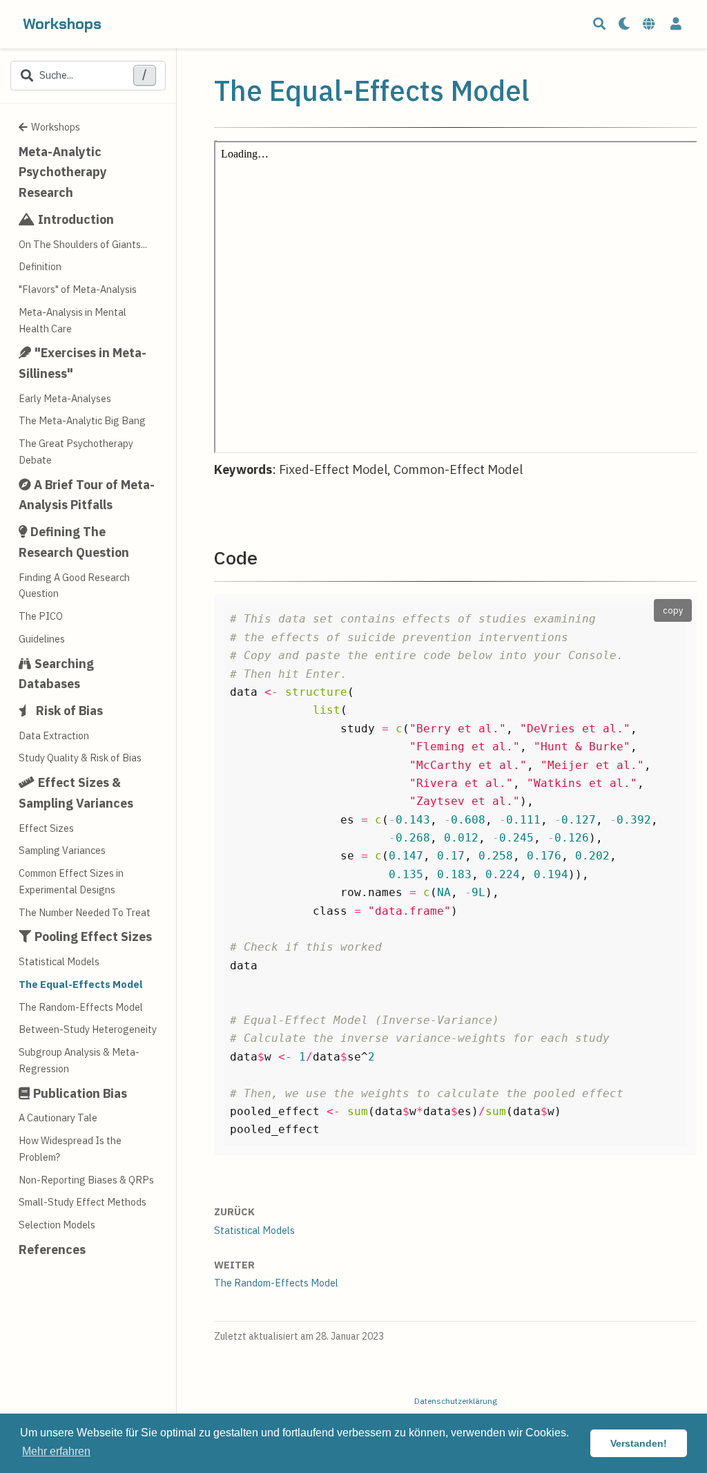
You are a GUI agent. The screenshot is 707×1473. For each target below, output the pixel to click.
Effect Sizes (46, 828)
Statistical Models (59, 961)
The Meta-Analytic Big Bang (82, 420)
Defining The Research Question (74, 542)
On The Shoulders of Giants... (83, 244)
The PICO (41, 616)
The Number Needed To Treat (85, 912)
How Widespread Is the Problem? (70, 1148)
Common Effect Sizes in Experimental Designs (71, 881)
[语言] (650, 24)
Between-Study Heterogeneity (88, 1029)
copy (673, 610)
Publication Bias (80, 1093)
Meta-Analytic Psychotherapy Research (63, 172)
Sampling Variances (62, 850)
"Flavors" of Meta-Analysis (78, 289)
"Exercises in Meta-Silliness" (82, 363)
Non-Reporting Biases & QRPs (86, 1179)
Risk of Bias (69, 711)
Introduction (76, 219)
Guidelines (42, 638)
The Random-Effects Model (81, 1007)
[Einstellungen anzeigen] (624, 24)
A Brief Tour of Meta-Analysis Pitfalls (87, 495)
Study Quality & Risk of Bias (80, 757)
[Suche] (599, 24)
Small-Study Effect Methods (82, 1201)
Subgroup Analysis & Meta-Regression (79, 1060)
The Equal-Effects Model (81, 984)
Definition (40, 266)
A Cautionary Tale (58, 1117)
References (52, 1249)
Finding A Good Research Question (74, 585)
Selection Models (57, 1224)
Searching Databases (56, 674)
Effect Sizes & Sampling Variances (76, 792)
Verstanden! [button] (638, 1443)
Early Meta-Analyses (65, 398)
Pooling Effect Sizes (93, 936)
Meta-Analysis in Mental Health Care (72, 320)
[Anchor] (267, 556)
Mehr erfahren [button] (56, 1451)
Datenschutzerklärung (455, 1401)
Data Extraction (54, 735)
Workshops (62, 24)
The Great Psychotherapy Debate (76, 451)
